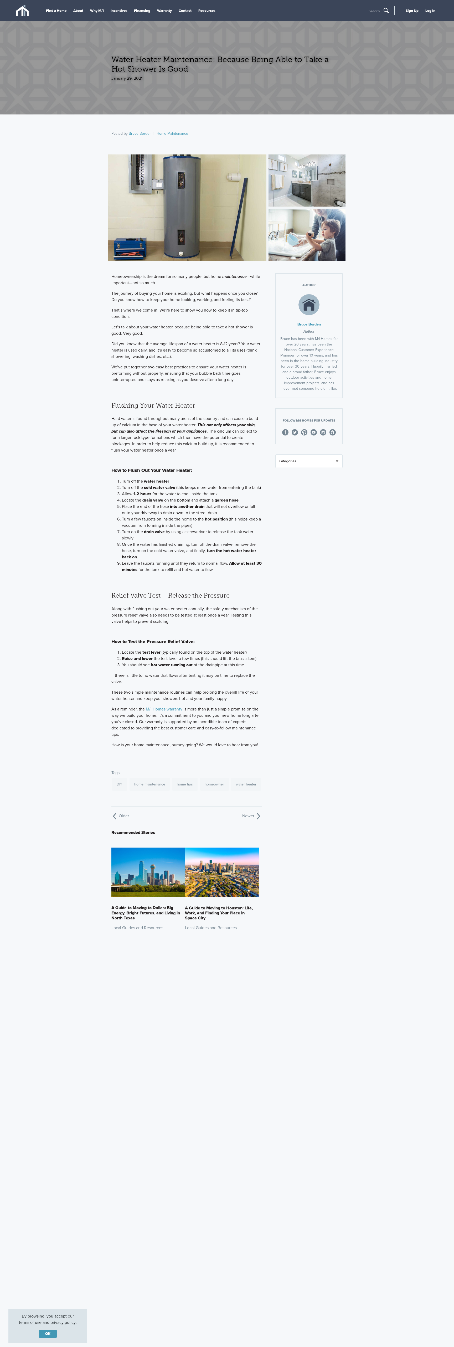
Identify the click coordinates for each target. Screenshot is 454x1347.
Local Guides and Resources (137, 928)
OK (47, 1333)
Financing (142, 10)
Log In (430, 10)
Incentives (119, 10)
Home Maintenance (172, 133)
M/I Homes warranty (164, 709)
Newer (248, 816)
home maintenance (149, 784)
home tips (185, 784)
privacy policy (63, 1322)
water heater (246, 784)
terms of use (30, 1322)
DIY (119, 784)
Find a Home (56, 10)
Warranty (164, 10)
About (78, 10)
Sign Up (412, 10)
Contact (185, 10)
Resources (206, 10)
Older (123, 816)
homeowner (214, 784)
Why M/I (97, 10)
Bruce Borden (140, 133)
